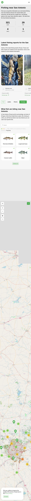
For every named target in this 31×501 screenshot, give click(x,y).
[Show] (15, 431)
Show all (15, 163)
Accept (6, 496)
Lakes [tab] (9, 102)
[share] (2, 203)
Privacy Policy (8, 493)
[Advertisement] (15, 185)
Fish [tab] (3, 102)
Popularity (8, 130)
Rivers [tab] (15, 102)
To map (23, 102)
